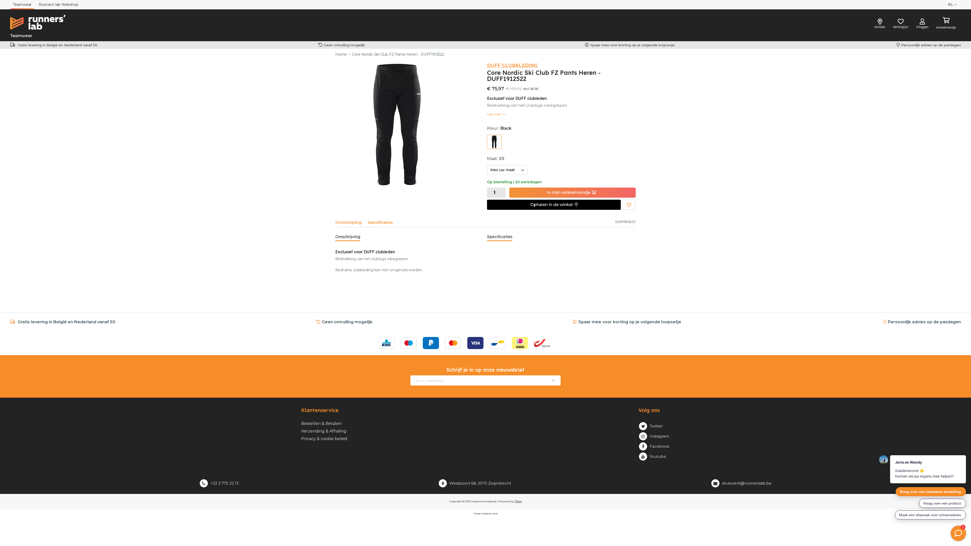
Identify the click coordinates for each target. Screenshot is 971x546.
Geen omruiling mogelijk (344, 45)
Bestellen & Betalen (321, 423)
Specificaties (380, 222)
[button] (554, 205)
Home (341, 54)
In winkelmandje (569, 192)
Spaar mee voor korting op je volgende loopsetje (633, 45)
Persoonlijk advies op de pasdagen (931, 45)
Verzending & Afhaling (323, 431)
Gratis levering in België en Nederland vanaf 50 (57, 45)
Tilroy (518, 501)
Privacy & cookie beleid (324, 438)
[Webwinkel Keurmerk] (574, 343)
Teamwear (21, 35)
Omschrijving (348, 222)
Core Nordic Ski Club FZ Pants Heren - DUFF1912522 (398, 54)
